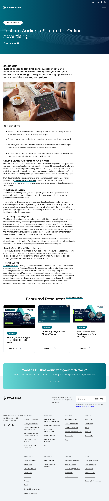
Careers (88, 432)
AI (45, 445)
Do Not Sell (89, 469)
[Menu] (104, 7)
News (87, 428)
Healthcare (28, 473)
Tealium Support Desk (72, 469)
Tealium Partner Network (49, 465)
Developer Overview (72, 461)
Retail (26, 485)
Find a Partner (49, 461)
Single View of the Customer (30, 446)
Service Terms (90, 473)
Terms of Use (79, 406)
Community (69, 436)
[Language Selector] (105, 2)
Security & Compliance (93, 481)
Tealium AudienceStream (25, 180)
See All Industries (30, 461)
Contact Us (96, 2)
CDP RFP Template (71, 424)
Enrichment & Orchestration (49, 430)
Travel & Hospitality (30, 493)
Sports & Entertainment (32, 489)
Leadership (89, 424)
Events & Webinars (71, 428)
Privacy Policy (90, 406)
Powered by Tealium (74, 297)
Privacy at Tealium (91, 461)
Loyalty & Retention (31, 424)
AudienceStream (10, 238)
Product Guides (70, 465)
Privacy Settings (90, 465)
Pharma (26, 481)
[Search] (101, 2)
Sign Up (98, 399)
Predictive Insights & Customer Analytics (31, 434)
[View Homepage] (12, 7)
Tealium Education (71, 477)
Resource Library (71, 420)
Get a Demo (54, 382)
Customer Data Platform (49, 440)
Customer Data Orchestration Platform (52, 420)
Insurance (27, 477)
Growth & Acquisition (31, 420)
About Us (88, 420)
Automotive (28, 465)
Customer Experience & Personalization (32, 428)
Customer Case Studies (73, 432)
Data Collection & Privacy (30, 440)
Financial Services (30, 469)
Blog (66, 440)
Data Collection (49, 435)
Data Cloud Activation (52, 425)
